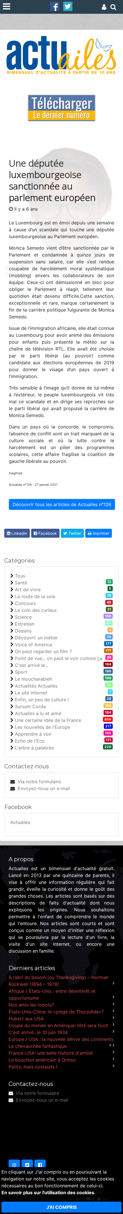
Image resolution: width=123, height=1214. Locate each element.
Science (23, 617)
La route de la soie (35, 596)
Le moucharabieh (33, 679)
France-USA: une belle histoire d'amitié (51, 1053)
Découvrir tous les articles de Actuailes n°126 (62, 504)
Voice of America (33, 644)
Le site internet (31, 693)
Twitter (74, 533)
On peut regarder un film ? (43, 651)
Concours (25, 603)
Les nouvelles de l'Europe (42, 727)
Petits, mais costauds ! (33, 1067)
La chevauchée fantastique (38, 1046)
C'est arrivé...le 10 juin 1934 (38, 1032)
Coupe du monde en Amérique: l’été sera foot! (58, 1025)
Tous (20, 576)
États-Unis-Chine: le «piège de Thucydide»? (56, 1012)
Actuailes (20, 822)
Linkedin (18, 533)
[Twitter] (67, 5)
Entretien (24, 624)
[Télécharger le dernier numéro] (61, 104)
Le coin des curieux (36, 610)
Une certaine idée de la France (48, 720)
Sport (21, 672)
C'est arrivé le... (31, 665)
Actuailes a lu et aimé (38, 713)
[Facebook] (54, 5)
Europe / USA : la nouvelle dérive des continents (61, 1039)
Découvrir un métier (36, 638)
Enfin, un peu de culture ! (42, 699)
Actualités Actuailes (36, 686)
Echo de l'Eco (30, 741)
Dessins (23, 631)
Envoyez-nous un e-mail (44, 788)
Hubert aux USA (26, 1018)
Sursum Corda (30, 706)
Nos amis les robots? (31, 1005)
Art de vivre (28, 589)
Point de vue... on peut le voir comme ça (58, 658)
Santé (21, 583)
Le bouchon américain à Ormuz (42, 1060)
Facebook (47, 533)
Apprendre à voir (33, 734)
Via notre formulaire (39, 781)
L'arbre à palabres (34, 748)
